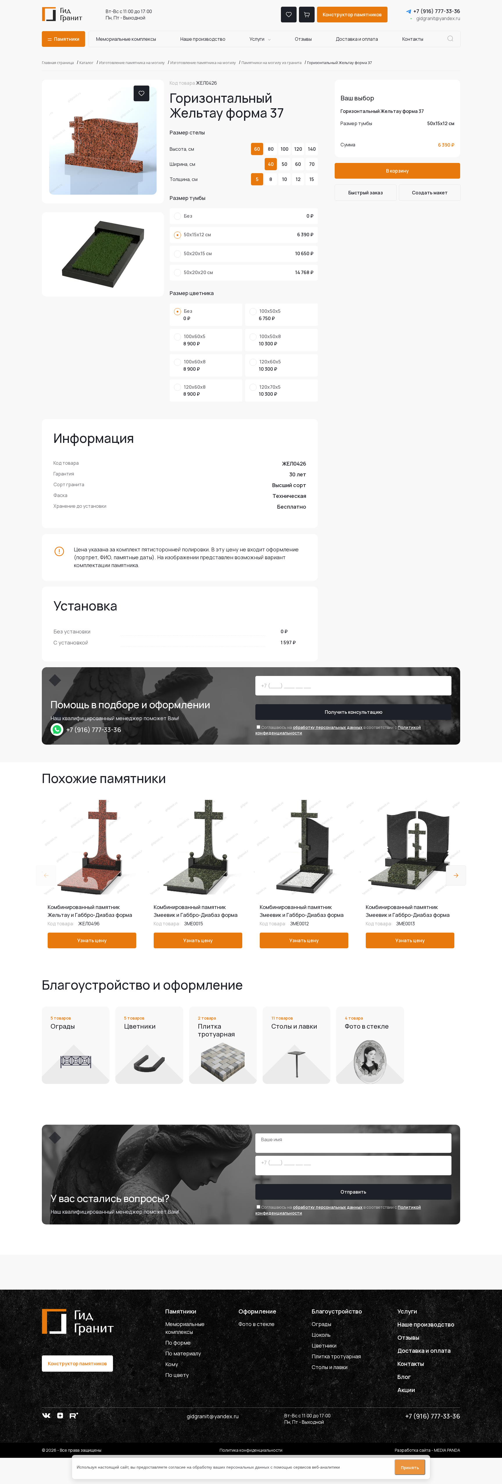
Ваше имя (271, 1139)
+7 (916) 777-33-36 (436, 11)
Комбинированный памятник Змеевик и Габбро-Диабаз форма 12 (302, 914)
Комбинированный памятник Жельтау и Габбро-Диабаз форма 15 (90, 914)
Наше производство (202, 39)
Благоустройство (337, 1311)
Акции (406, 1390)
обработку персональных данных (328, 727)
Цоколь (321, 1334)
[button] (456, 875)
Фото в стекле (257, 1323)
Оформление (257, 1311)
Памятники (180, 1311)
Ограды (321, 1323)
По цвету (177, 1374)
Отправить (353, 1192)
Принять (410, 1467)
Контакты (412, 39)
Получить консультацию (353, 712)
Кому (171, 1364)
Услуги (257, 39)
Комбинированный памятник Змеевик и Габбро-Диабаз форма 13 (408, 914)
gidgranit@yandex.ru (438, 18)
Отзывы (303, 39)
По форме (178, 1342)
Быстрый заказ (365, 192)
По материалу (183, 1353)
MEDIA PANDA (447, 1450)
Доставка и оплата (357, 39)
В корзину (397, 170)
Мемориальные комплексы (126, 39)
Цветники (324, 1345)
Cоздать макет (430, 192)
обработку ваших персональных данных (231, 1467)
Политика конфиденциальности (251, 1450)
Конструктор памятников (77, 1363)
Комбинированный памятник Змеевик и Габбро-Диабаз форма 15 (196, 914)
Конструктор (352, 14)
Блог (404, 1377)
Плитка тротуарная (336, 1356)
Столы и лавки (329, 1367)
